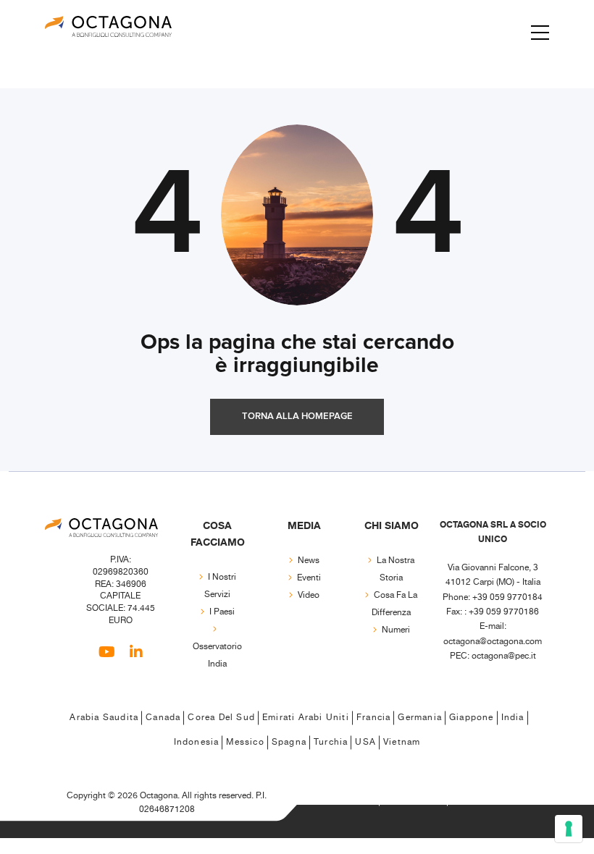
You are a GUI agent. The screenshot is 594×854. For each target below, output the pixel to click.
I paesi (222, 612)
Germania (420, 717)
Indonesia (196, 742)
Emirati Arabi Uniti (305, 717)
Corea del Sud (221, 717)
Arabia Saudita (104, 717)
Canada (163, 717)
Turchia (331, 742)
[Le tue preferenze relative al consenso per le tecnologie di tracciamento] (568, 828)
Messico (245, 742)
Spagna (289, 742)
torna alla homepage (297, 416)
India (512, 717)
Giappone (471, 717)
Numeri (396, 630)
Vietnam (401, 742)
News (308, 560)
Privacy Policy (345, 799)
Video (308, 595)
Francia (373, 717)
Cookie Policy (413, 799)
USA (365, 742)
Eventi (309, 578)
